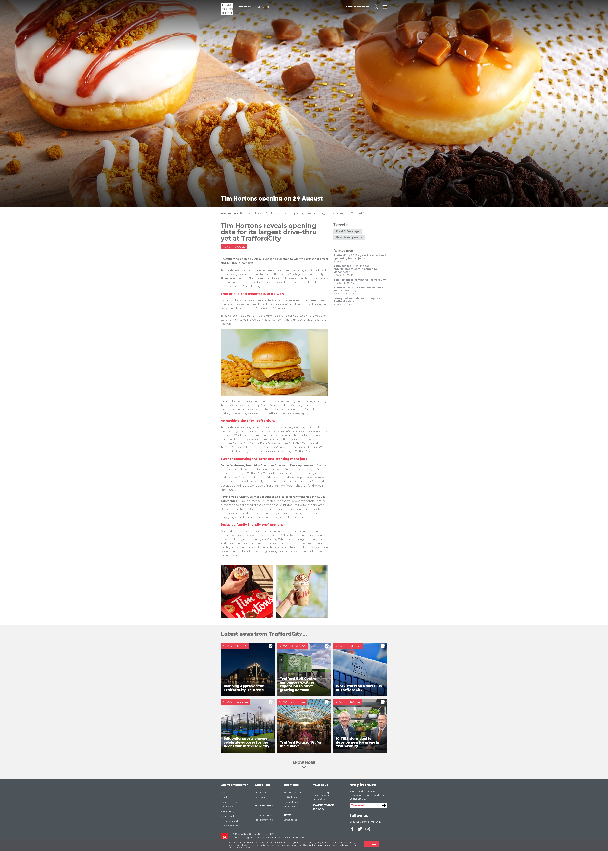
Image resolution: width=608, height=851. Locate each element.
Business (244, 6)
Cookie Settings (312, 845)
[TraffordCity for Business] (227, 9)
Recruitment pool (229, 802)
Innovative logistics (264, 815)
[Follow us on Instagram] (367, 829)
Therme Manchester (294, 802)
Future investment (293, 792)
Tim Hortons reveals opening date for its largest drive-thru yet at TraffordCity (316, 213)
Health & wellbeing (230, 816)
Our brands (260, 792)
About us (225, 792)
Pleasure (262, 6)
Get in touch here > (323, 807)
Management (227, 807)
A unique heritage (229, 826)
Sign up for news (358, 6)
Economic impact (229, 821)
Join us (258, 810)
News (258, 213)
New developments (349, 237)
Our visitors (260, 797)
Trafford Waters (291, 797)
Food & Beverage (348, 231)
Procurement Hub (264, 820)
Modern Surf (290, 807)
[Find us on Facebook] (352, 829)
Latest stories (290, 820)
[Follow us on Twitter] (360, 829)
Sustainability (227, 811)
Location (225, 797)
